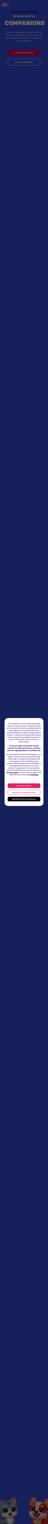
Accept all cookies (24, 786)
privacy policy (12, 773)
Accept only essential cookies (24, 792)
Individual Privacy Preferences (24, 799)
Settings (34, 775)
